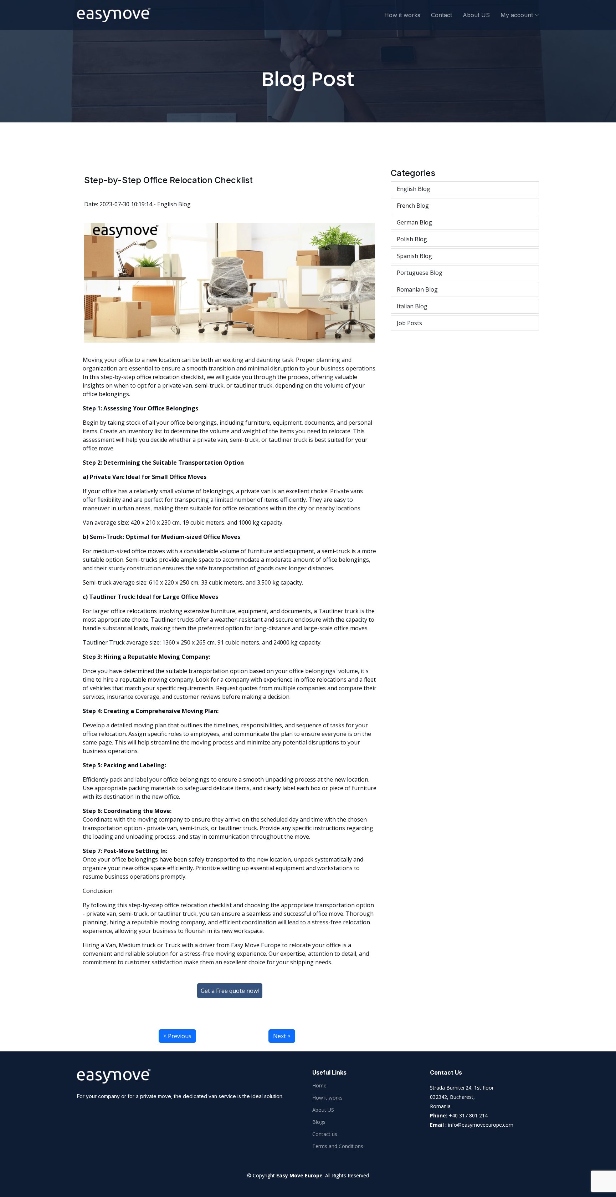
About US (476, 15)
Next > (282, 1036)
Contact (441, 15)
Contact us (324, 1134)
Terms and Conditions (337, 1146)
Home (319, 1085)
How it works (402, 15)
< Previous (177, 1036)
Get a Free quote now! (230, 991)
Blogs (318, 1122)
